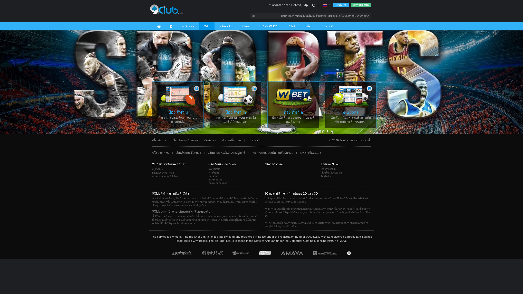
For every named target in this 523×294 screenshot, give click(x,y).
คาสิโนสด (188, 26)
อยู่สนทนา (157, 169)
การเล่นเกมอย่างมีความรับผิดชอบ (272, 152)
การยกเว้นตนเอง (310, 152)
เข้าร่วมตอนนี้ (361, 5)
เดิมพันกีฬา (214, 169)
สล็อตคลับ (225, 26)
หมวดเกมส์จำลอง (217, 183)
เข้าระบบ (341, 5)
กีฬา (207, 26)
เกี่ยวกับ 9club (328, 169)
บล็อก (308, 26)
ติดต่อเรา (210, 140)
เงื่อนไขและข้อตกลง (185, 140)
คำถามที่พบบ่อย (231, 140)
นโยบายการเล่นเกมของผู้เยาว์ (226, 152)
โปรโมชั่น (328, 26)
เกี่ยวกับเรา (159, 140)
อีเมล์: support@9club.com (166, 176)
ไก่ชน (245, 26)
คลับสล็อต (213, 176)
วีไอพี (292, 26)
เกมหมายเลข (215, 179)
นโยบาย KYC (160, 152)
